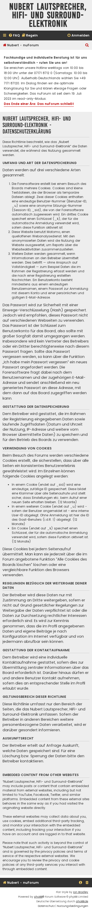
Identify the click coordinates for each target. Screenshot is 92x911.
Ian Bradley (80, 892)
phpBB (38, 897)
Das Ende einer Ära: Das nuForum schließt (39, 104)
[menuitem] (14, 35)
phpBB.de (82, 901)
